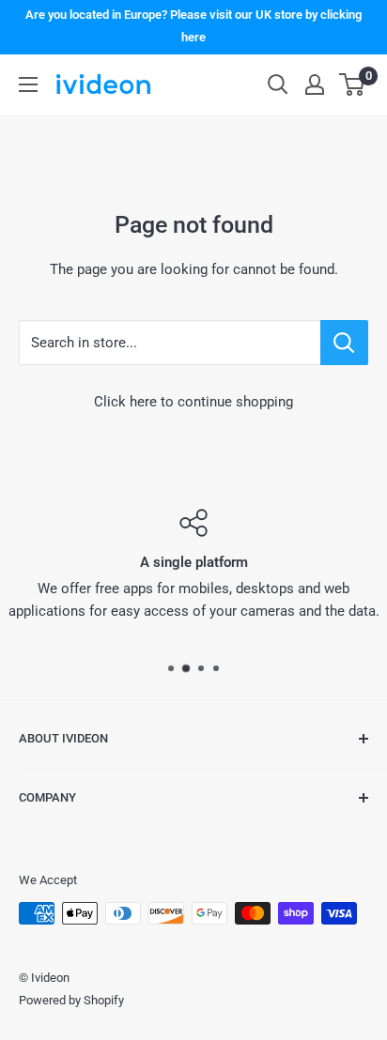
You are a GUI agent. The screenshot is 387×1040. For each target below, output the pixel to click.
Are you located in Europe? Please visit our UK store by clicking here (193, 26)
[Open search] (278, 84)
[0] (352, 84)
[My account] (314, 84)
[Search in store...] (344, 342)
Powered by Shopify (71, 1000)
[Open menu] (28, 84)
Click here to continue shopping (193, 401)
